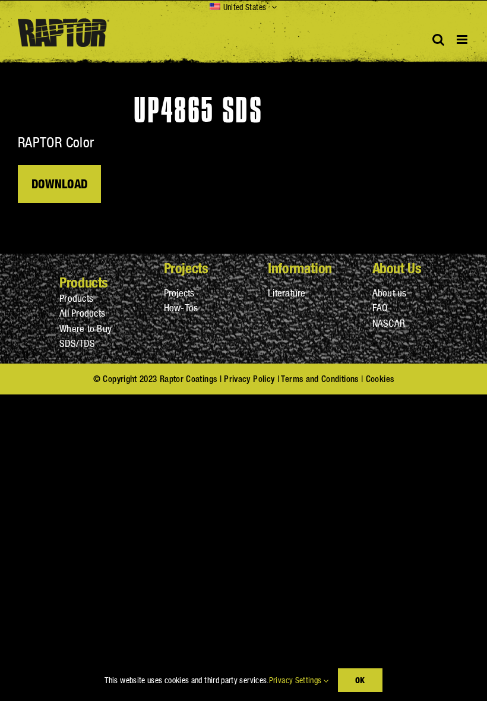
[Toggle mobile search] (438, 39)
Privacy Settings (296, 680)
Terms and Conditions (319, 379)
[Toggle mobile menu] (463, 39)
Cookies (380, 379)
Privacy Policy (249, 379)
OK (360, 680)
